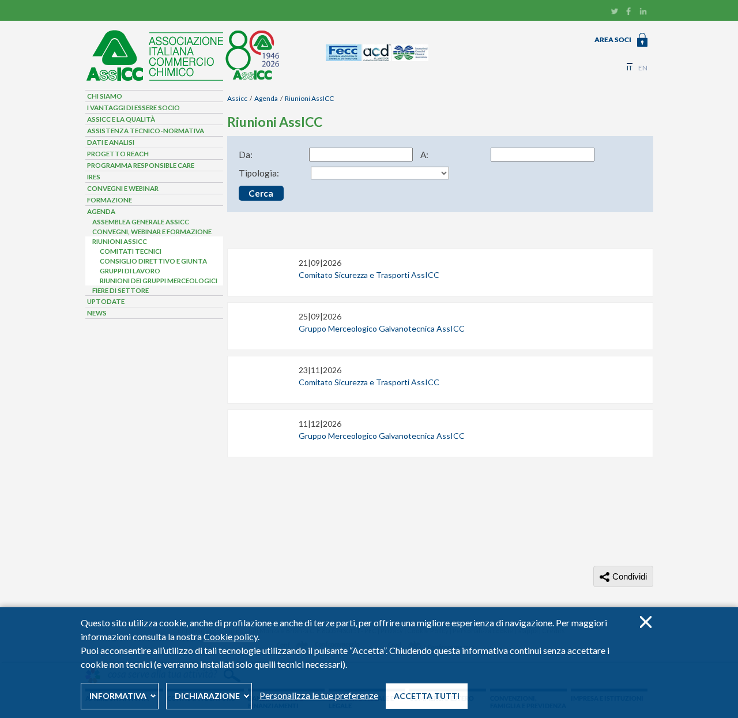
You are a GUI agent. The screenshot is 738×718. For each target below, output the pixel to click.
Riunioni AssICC (309, 98)
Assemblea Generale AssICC (140, 221)
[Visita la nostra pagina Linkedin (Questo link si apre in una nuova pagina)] (643, 12)
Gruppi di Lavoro (130, 271)
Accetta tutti (427, 696)
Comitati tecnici (130, 251)
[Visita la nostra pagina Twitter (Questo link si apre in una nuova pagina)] (614, 12)
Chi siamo (104, 96)
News (97, 313)
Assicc (237, 98)
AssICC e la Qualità (121, 119)
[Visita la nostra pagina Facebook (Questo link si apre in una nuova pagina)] (628, 12)
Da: (246, 154)
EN (642, 68)
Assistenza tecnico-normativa (145, 130)
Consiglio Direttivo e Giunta (153, 261)
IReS (93, 177)
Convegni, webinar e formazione (152, 231)
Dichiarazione (207, 696)
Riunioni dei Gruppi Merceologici (158, 280)
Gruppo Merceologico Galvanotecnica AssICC (382, 328)
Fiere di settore (120, 290)
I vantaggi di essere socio (133, 107)
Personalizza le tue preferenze (318, 695)
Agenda (266, 98)
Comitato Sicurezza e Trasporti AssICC (369, 275)
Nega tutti (645, 622)
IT (629, 68)
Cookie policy (231, 636)
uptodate (106, 301)
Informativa (117, 696)
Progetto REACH (118, 153)
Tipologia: (259, 173)
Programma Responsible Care (140, 165)
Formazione (109, 200)
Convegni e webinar (123, 188)
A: (424, 154)
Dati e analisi (110, 142)
